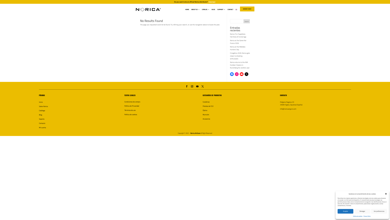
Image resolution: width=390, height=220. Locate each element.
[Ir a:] (148, 9)
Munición (206, 114)
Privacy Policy (367, 216)
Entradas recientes (235, 29)
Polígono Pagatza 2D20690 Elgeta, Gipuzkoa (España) (291, 103)
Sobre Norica (43, 106)
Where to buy (247, 9)
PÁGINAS (42, 95)
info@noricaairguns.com (288, 109)
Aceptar (345, 211)
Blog (40, 115)
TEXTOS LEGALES (129, 95)
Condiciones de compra (132, 102)
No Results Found (151, 21)
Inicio (41, 102)
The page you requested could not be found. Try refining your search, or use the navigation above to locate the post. (180, 24)
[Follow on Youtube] (197, 86)
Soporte (41, 119)
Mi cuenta (42, 127)
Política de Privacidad (131, 106)
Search (247, 21)
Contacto (42, 123)
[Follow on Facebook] (187, 86)
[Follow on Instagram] (192, 86)
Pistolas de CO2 (208, 106)
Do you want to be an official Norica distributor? (195, 2)
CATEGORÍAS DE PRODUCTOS (212, 95)
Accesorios (206, 119)
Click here (212, 2)
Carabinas (206, 102)
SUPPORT (220, 9)
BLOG (213, 9)
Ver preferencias (379, 211)
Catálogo (42, 110)
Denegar (362, 211)
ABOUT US (194, 9)
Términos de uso (130, 110)
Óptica (205, 110)
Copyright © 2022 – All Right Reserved (195, 133)
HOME (187, 9)
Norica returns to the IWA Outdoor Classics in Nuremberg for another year (240, 65)
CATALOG (204, 9)
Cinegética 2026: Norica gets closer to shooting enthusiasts (240, 56)
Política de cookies (357, 216)
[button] (386, 194)
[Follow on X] (202, 86)
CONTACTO (283, 95)
